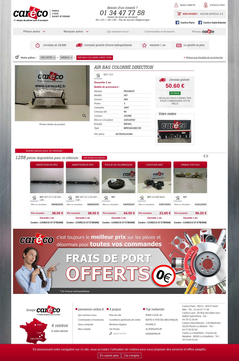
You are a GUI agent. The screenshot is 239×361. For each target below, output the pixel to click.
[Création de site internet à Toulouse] (117, 334)
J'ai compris (131, 355)
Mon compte (187, 5)
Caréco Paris (188, 22)
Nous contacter (85, 324)
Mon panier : (203, 14)
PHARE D (151, 324)
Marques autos (73, 31)
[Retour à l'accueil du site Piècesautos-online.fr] (30, 13)
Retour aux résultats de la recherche (204, 57)
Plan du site (115, 315)
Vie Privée (114, 329)
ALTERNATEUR (154, 329)
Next (207, 156)
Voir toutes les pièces (94, 157)
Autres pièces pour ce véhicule (44, 150)
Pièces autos (31, 31)
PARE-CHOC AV (154, 315)
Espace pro (217, 5)
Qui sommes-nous (118, 31)
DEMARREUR (153, 333)
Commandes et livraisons (160, 31)
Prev (204, 156)
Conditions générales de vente (124, 320)
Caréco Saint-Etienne (214, 22)
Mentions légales (118, 324)
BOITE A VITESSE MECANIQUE (162, 320)
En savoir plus (109, 355)
